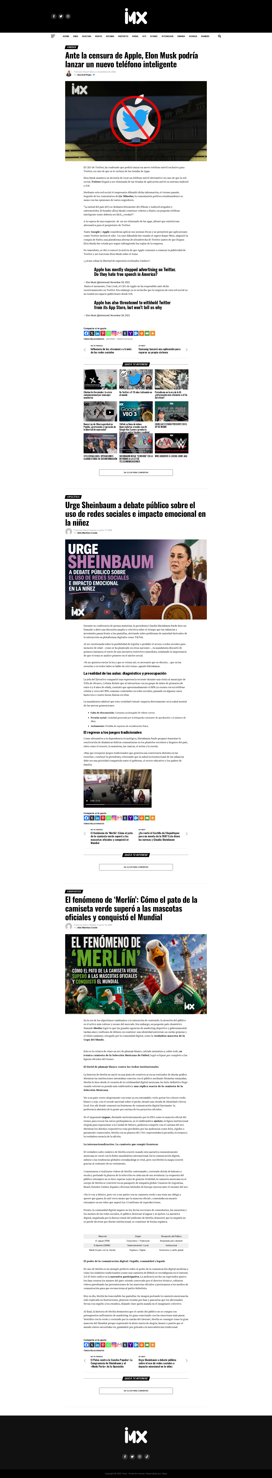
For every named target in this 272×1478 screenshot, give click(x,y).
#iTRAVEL (154, 36)
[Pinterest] (102, 333)
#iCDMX (66, 36)
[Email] (147, 333)
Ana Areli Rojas (84, 75)
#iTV (144, 36)
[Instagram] (113, 333)
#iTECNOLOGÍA (167, 36)
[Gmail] (119, 333)
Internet (111, 339)
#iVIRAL (135, 36)
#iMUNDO (181, 36)
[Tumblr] (125, 333)
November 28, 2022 (120, 282)
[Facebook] (86, 333)
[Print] (141, 333)
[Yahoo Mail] (130, 333)
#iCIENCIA (193, 36)
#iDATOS (98, 36)
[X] (91, 333)
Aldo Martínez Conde (87, 533)
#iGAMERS (205, 36)
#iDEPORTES (123, 36)
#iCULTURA (86, 36)
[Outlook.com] (136, 333)
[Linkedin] (97, 333)
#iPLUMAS (110, 36)
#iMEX (75, 36)
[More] (152, 333)
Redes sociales (125, 339)
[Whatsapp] (108, 333)
